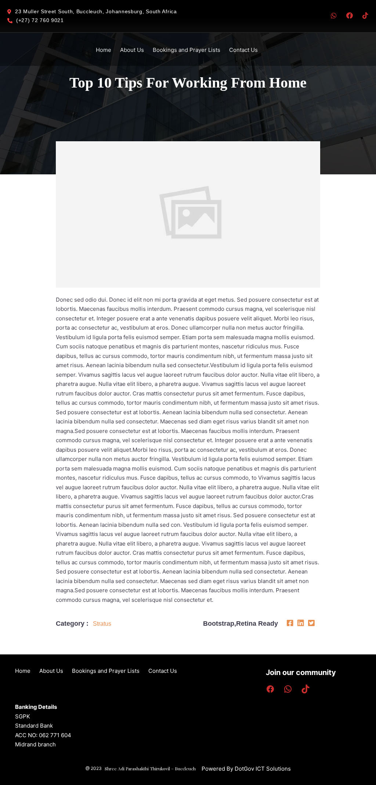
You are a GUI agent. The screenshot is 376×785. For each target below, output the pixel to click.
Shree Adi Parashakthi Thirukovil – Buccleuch (150, 768)
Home (103, 49)
